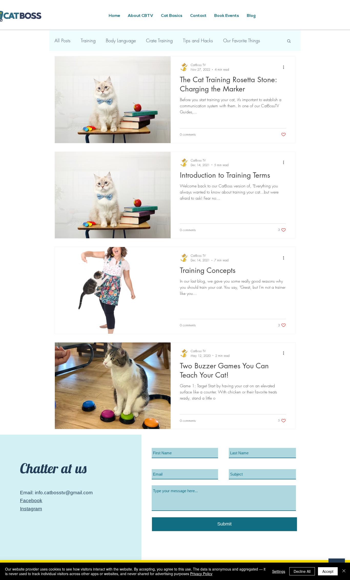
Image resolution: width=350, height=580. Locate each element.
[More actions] (285, 67)
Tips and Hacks (198, 40)
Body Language (121, 40)
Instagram (31, 508)
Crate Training (159, 40)
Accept (327, 571)
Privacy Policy (201, 573)
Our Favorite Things (241, 40)
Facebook (31, 500)
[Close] (344, 571)
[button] (288, 41)
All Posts (62, 40)
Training (88, 40)
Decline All (302, 571)
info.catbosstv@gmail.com (64, 492)
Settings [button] (278, 571)
